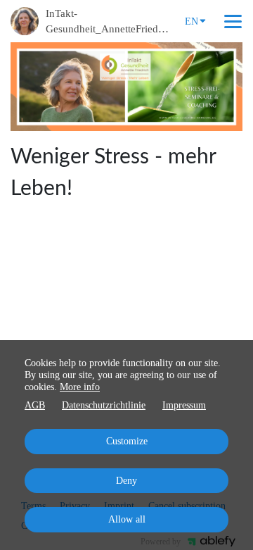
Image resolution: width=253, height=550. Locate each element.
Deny (126, 480)
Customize (127, 441)
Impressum (184, 405)
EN (191, 21)
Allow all (126, 519)
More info (80, 387)
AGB (35, 405)
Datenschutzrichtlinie (103, 405)
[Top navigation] (233, 21)
